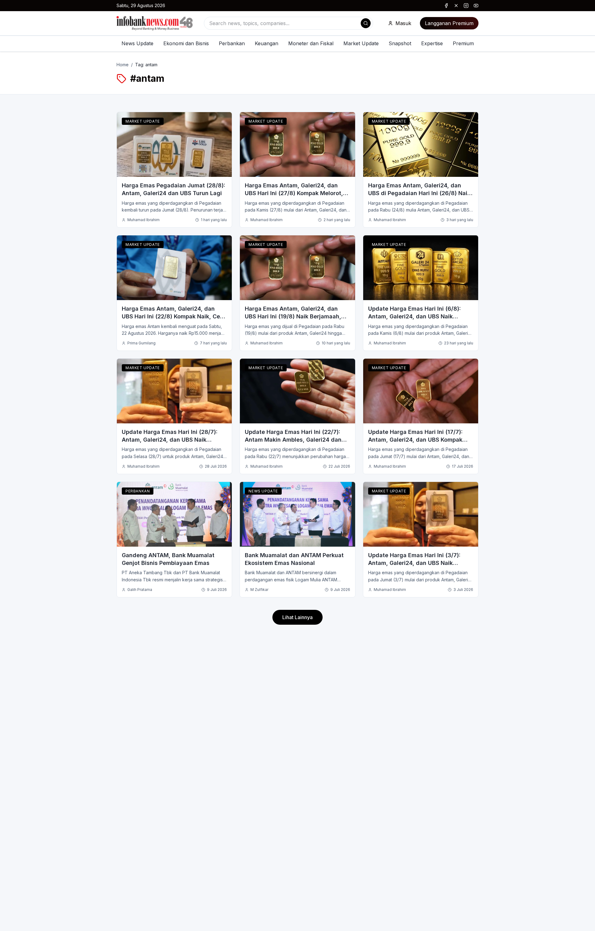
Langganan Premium (449, 23)
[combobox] (288, 23)
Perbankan (232, 43)
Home (123, 64)
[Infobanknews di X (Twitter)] (456, 5)
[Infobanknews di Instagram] (466, 5)
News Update (137, 43)
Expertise (432, 43)
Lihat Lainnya (297, 617)
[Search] (366, 23)
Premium (463, 43)
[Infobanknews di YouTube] (476, 5)
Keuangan (266, 43)
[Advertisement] (30, 472)
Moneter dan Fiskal (310, 43)
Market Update (361, 43)
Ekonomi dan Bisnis (186, 43)
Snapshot (400, 43)
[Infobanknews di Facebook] (446, 5)
